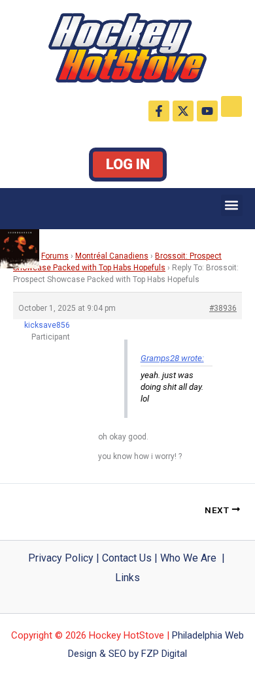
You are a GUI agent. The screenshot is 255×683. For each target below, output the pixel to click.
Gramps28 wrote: (172, 358)
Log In (128, 164)
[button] (232, 205)
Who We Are (188, 558)
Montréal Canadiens (111, 256)
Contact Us (127, 558)
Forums (55, 256)
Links (127, 577)
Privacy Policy (61, 558)
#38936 (223, 308)
